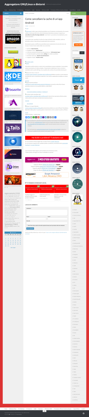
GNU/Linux (75, 262)
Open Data (75, 310)
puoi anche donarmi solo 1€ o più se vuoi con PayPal (48, 129)
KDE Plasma (12, 210)
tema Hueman (19, 414)
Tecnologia (75, 380)
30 (5, 245)
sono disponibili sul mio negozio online (36, 124)
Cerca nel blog (75, 50)
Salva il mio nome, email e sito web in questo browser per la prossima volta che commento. (46, 225)
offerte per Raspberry (48, 170)
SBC (74, 335)
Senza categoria (29, 13)
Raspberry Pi (8, 222)
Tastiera (75, 374)
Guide (33, 10)
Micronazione (76, 290)
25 (10, 244)
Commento (28, 208)
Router (74, 332)
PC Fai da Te (27, 10)
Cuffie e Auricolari (76, 234)
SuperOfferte (73, 10)
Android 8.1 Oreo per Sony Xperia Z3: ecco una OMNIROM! (60, 196)
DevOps (7, 202)
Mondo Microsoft (76, 299)
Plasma (6, 219)
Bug (11, 196)
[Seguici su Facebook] (20, 13)
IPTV (74, 282)
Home (5, 10)
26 (13, 244)
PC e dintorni (75, 318)
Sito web (28, 220)
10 (8, 240)
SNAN (74, 357)
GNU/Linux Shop (12, 10)
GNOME (12, 205)
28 (17, 244)
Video (74, 391)
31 (8, 245)
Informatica (15, 207)
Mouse (74, 304)
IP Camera (75, 279)
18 (10, 242)
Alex (27, 26)
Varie (74, 388)
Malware (14, 215)
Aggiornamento (12, 193)
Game (7, 205)
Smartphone (75, 352)
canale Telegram (55, 141)
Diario (74, 240)
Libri (74, 288)
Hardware (75, 268)
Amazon (75, 209)
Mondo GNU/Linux (77, 296)
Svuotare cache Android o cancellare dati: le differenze (38, 74)
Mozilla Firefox (9, 218)
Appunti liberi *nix (76, 220)
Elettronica (75, 248)
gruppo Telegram (35, 145)
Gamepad (75, 257)
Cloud (7, 198)
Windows (16, 226)
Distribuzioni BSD (76, 243)
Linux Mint (8, 215)
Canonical (16, 196)
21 (17, 242)
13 (15, 240)
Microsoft (13, 216)
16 (5, 242)
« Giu (11, 247)
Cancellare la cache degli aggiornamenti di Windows (37, 84)
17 (8, 242)
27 (15, 244)
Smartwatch (75, 355)
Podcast (11, 219)
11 (10, 240)
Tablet (74, 371)
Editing (16, 202)
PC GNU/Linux (20, 10)
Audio (74, 223)
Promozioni (75, 324)
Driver (11, 202)
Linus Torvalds (8, 213)
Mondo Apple (76, 293)
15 (20, 240)
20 (15, 242)
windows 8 (45, 91)
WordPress (75, 399)
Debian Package (76, 237)
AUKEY (74, 226)
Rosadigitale (75, 329)
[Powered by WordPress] (9, 414)
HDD (74, 271)
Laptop (74, 285)
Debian (8, 199)
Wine (6, 227)
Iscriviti (78, 10)
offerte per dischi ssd (48, 164)
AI (6, 195)
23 (5, 244)
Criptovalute (75, 232)
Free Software (14, 204)
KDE (7, 210)
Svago (74, 369)
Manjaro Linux (7, 216)
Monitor (75, 302)
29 (20, 244)
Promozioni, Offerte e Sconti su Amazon (59, 10)
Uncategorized (76, 385)
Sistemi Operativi (76, 349)
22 (20, 242)
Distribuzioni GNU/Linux (78, 246)
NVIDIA (16, 218)
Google (17, 205)
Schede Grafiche (76, 338)
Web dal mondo (76, 394)
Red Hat (14, 222)
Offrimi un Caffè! (45, 10)
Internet (75, 276)
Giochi (74, 260)
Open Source (76, 313)
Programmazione (10, 221)
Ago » (14, 247)
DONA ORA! (78, 44)
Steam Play (75, 366)
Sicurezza (38, 10)
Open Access (76, 307)
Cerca (82, 52)
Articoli (6, 196)
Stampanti (75, 363)
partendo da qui (39, 122)
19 (13, 242)
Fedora (7, 204)
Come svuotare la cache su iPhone (33, 108)
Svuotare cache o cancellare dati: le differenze (36, 96)
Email (49, 216)
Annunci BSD (75, 212)
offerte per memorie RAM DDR (48, 166)
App (74, 218)
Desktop (14, 199)
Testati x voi (75, 383)
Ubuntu (9, 226)
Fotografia (75, 254)
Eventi (74, 251)
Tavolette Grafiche (77, 377)
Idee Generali (76, 274)
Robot (74, 327)
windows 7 (39, 91)
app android (30, 103)
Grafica (7, 207)
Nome (27, 216)
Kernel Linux (10, 212)
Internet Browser (10, 209)
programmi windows (32, 91)
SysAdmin (11, 224)
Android (10, 195)
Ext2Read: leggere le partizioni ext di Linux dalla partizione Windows (31, 196)
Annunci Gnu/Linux (77, 215)
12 (13, 240)
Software (75, 360)
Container (18, 198)
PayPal (74, 316)
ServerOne (75, 343)
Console (75, 229)
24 (8, 244)
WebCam (75, 397)
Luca (27, 28)
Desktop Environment (12, 201)
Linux (15, 213)
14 (17, 240)
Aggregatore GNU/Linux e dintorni (25, 4)
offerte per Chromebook (48, 168)
